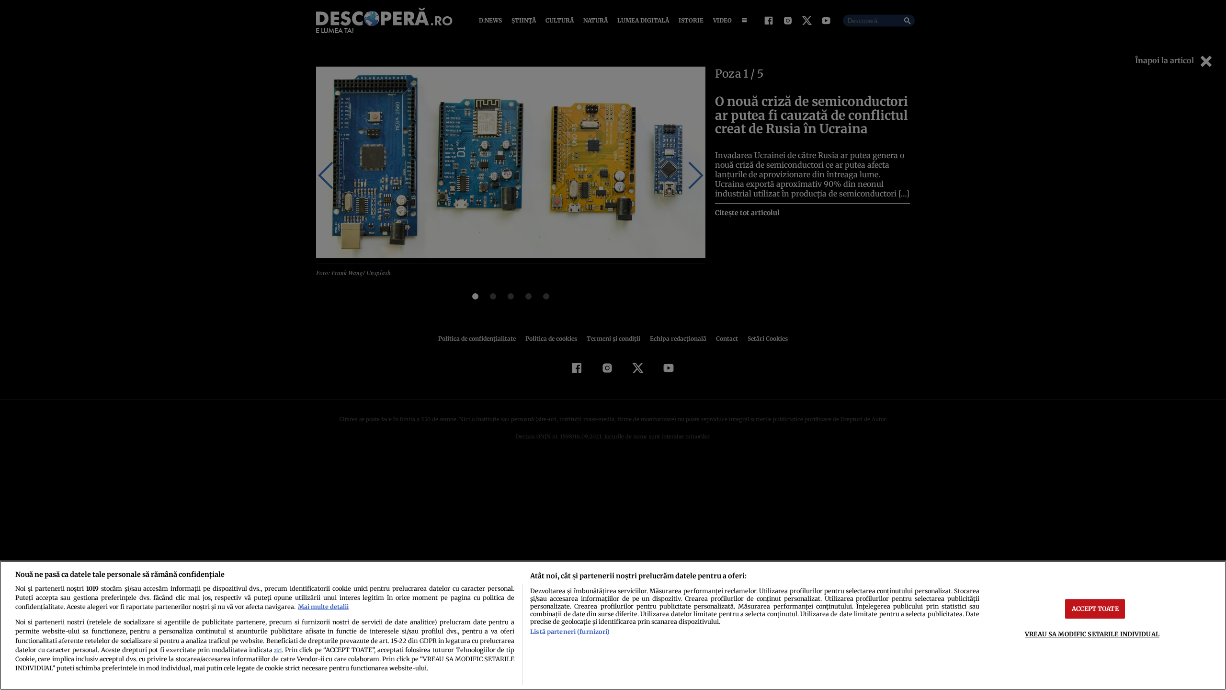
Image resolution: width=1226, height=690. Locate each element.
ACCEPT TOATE (1095, 608)
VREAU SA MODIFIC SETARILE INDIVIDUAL (1092, 634)
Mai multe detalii (323, 606)
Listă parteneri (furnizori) (570, 631)
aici (278, 650)
